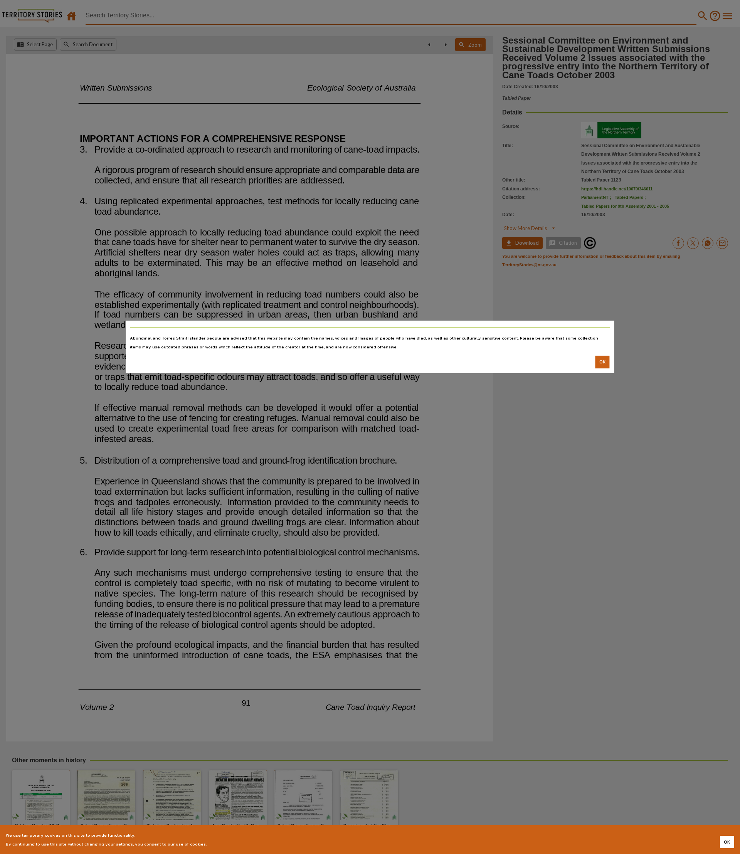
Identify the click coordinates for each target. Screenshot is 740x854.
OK (602, 361)
